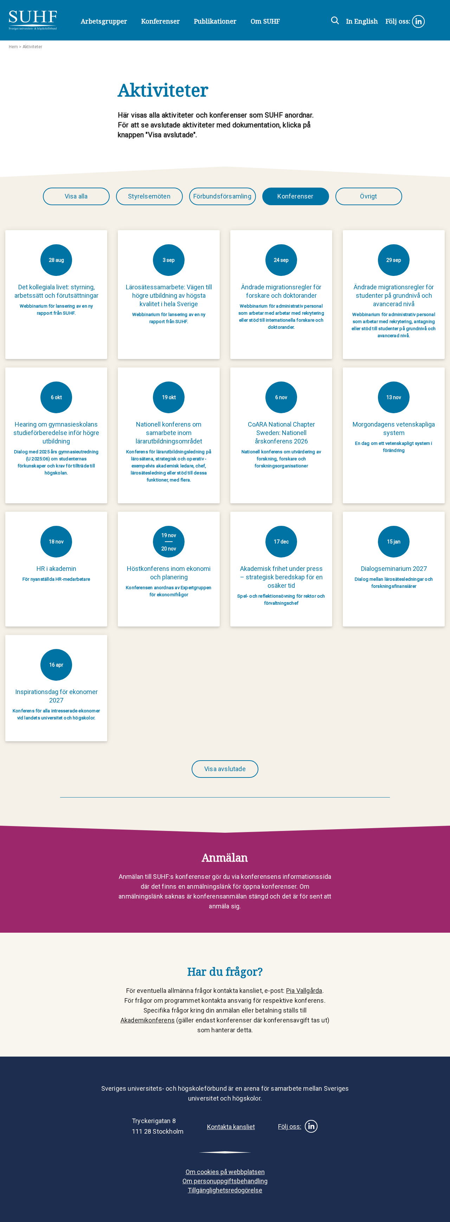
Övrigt (368, 196)
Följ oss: (399, 21)
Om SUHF (265, 21)
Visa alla (76, 196)
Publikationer (215, 21)
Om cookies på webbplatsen (225, 1172)
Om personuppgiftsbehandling (225, 1181)
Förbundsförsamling (222, 196)
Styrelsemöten (149, 196)
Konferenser (160, 21)
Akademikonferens (148, 1020)
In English (362, 21)
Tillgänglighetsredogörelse (225, 1190)
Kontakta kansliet (231, 1126)
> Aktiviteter (30, 46)
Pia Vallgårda (304, 990)
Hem (13, 46)
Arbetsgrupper (104, 21)
